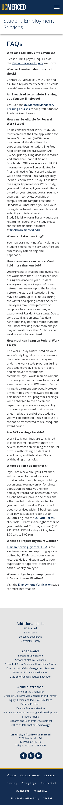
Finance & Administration (30, 708)
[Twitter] (31, 755)
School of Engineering (30, 655)
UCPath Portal (44, 518)
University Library (30, 640)
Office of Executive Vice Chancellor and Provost (30, 695)
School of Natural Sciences (30, 660)
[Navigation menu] (57, 6)
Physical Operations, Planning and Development (30, 712)
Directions (50, 775)
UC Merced (30, 628)
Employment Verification (35, 584)
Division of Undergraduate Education (30, 676)
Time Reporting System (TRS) (27, 547)
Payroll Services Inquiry (27, 63)
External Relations (30, 704)
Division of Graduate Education (30, 672)
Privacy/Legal (28, 783)
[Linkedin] (39, 756)
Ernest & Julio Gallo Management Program (30, 668)
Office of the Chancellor (30, 691)
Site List (47, 798)
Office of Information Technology (30, 725)
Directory (12, 783)
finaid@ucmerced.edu (25, 230)
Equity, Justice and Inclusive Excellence (30, 700)
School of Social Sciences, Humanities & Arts (30, 664)
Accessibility (40, 790)
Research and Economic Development (30, 720)
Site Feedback (48, 783)
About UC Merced (30, 775)
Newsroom (30, 632)
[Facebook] (23, 756)
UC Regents (22, 790)
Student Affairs (30, 716)
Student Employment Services (29, 25)
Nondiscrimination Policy (25, 798)
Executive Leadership (30, 636)
